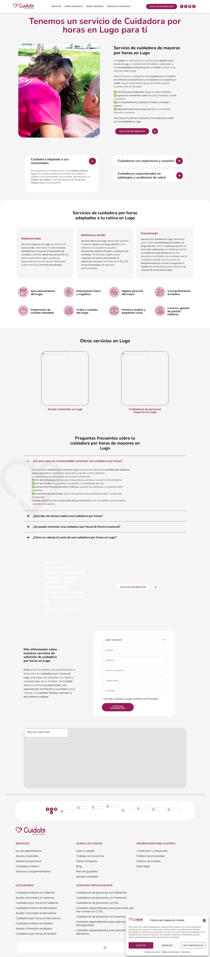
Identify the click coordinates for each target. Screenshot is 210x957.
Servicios (56, 6)
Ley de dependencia (28, 851)
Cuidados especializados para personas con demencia (105, 931)
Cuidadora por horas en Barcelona (38, 918)
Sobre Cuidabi (85, 851)
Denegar (167, 945)
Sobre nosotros (94, 6)
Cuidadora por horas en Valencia (37, 903)
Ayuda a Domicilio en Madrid (34, 928)
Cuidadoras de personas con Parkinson (101, 897)
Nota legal (185, 952)
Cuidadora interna (27, 866)
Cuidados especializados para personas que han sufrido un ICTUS (105, 909)
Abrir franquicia (74, 6)
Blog (79, 866)
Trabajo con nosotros (90, 856)
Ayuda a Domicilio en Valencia (35, 897)
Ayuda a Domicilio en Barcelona (36, 913)
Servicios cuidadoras (118, 6)
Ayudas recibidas (87, 876)
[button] (204, 920)
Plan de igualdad (86, 871)
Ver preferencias (193, 945)
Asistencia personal (28, 861)
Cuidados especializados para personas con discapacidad (105, 923)
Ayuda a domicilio (27, 856)
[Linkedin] (189, 6)
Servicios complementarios (33, 871)
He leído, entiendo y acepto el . (131, 698)
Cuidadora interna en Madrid (34, 923)
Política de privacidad (171, 952)
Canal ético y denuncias (152, 851)
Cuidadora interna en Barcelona (36, 908)
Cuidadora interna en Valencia (35, 892)
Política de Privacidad (147, 698)
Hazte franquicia (86, 861)
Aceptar (141, 945)
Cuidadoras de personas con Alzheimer (101, 892)
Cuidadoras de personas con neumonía (101, 916)
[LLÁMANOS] (155, 131)
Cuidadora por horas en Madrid (36, 933)
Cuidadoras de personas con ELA (97, 903)
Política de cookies (152, 952)
